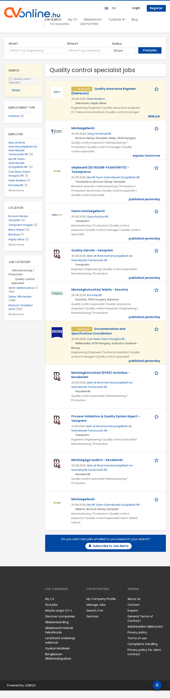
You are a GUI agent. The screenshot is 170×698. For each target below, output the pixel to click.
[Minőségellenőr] (57, 132)
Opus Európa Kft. (98, 216)
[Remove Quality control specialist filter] (13, 279)
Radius (117, 44)
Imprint (133, 610)
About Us (134, 599)
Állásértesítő (93, 19)
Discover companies (60, 616)
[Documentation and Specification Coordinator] (57, 332)
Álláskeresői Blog (57, 622)
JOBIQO (30, 685)
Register (156, 8)
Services (92, 616)
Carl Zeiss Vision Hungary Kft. (106, 339)
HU (114, 8)
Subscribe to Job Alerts (111, 546)
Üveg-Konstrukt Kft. (99, 133)
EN (106, 8)
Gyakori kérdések (57, 648)
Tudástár (115, 19)
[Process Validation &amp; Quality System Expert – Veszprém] (57, 420)
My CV (72, 19)
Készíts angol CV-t (58, 610)
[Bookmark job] (157, 89)
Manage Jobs (96, 605)
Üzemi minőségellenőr (88, 211)
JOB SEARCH (52, 19)
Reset (16, 90)
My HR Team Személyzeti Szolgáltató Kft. (113, 177)
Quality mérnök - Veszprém (92, 250)
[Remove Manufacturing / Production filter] (10, 270)
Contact (134, 605)
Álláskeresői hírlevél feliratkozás (59, 630)
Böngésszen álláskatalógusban (58, 656)
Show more (16, 190)
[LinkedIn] (21, 599)
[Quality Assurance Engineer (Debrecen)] (57, 92)
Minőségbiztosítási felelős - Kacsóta (99, 290)
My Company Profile (101, 599)
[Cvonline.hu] (32, 12)
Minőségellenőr (83, 128)
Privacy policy (137, 632)
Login (136, 8)
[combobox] (36, 50)
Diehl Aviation (96, 99)
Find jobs (51, 605)
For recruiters (59, 24)
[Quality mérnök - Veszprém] (57, 254)
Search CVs (94, 610)
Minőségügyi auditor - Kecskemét (97, 460)
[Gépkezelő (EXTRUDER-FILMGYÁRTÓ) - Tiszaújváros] (57, 171)
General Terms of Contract (140, 618)
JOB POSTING (89, 24)
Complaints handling (143, 644)
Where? (72, 44)
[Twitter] (27, 599)
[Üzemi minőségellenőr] (57, 215)
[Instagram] (14, 599)
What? (13, 44)
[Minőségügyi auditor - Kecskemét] (57, 463)
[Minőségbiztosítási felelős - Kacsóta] (57, 293)
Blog (135, 19)
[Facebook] (7, 599)
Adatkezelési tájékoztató (145, 626)
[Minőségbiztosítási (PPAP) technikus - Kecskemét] (57, 376)
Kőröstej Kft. (94, 295)
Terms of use (137, 638)
